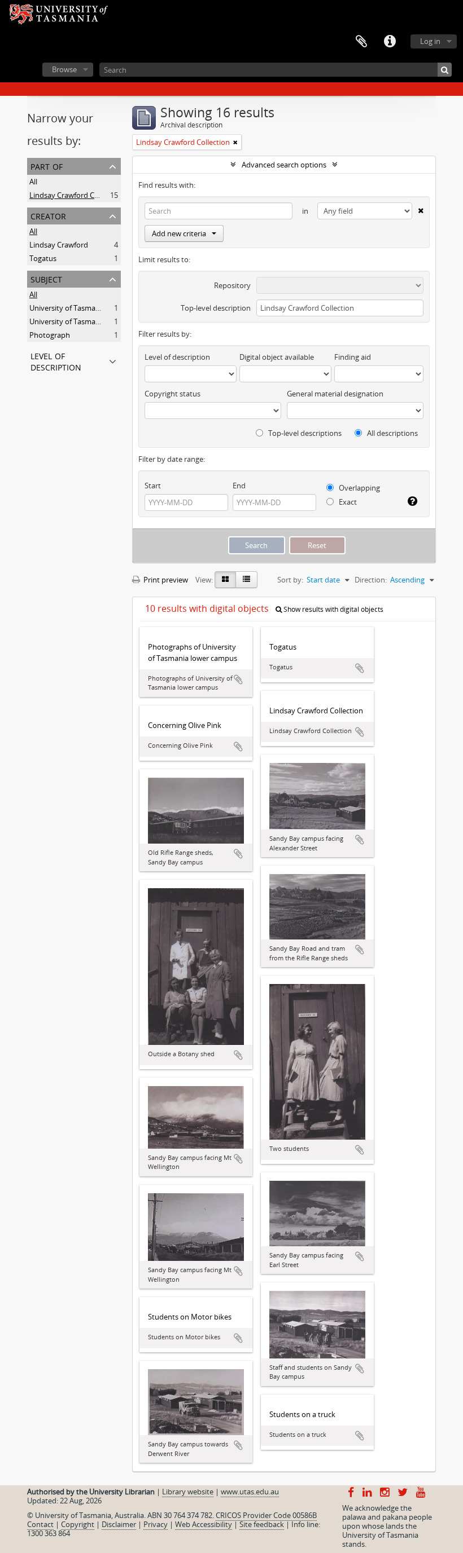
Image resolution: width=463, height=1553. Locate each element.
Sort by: (290, 580)
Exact (347, 502)
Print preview (165, 580)
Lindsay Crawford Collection (76, 195)
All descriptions (391, 433)
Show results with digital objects (332, 609)
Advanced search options (284, 165)
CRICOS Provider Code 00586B (266, 1515)
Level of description (55, 360)
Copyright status (172, 394)
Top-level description (216, 308)
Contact (40, 1524)
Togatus (42, 258)
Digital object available (276, 357)
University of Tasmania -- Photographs (93, 321)
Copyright (77, 1524)
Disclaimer (119, 1524)
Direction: (371, 580)
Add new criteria (179, 233)
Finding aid (352, 357)
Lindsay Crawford (58, 245)
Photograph (49, 335)
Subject (46, 278)
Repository (232, 285)
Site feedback (261, 1524)
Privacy (155, 1524)
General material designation (335, 394)
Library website (187, 1491)
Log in (430, 41)
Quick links (389, 42)
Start (153, 485)
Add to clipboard (238, 679)
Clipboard (361, 42)
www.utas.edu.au (250, 1491)
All (33, 182)
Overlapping (358, 488)
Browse (64, 69)
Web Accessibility (203, 1524)
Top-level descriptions (304, 433)
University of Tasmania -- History (83, 308)
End (239, 485)
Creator (48, 215)
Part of (46, 165)
